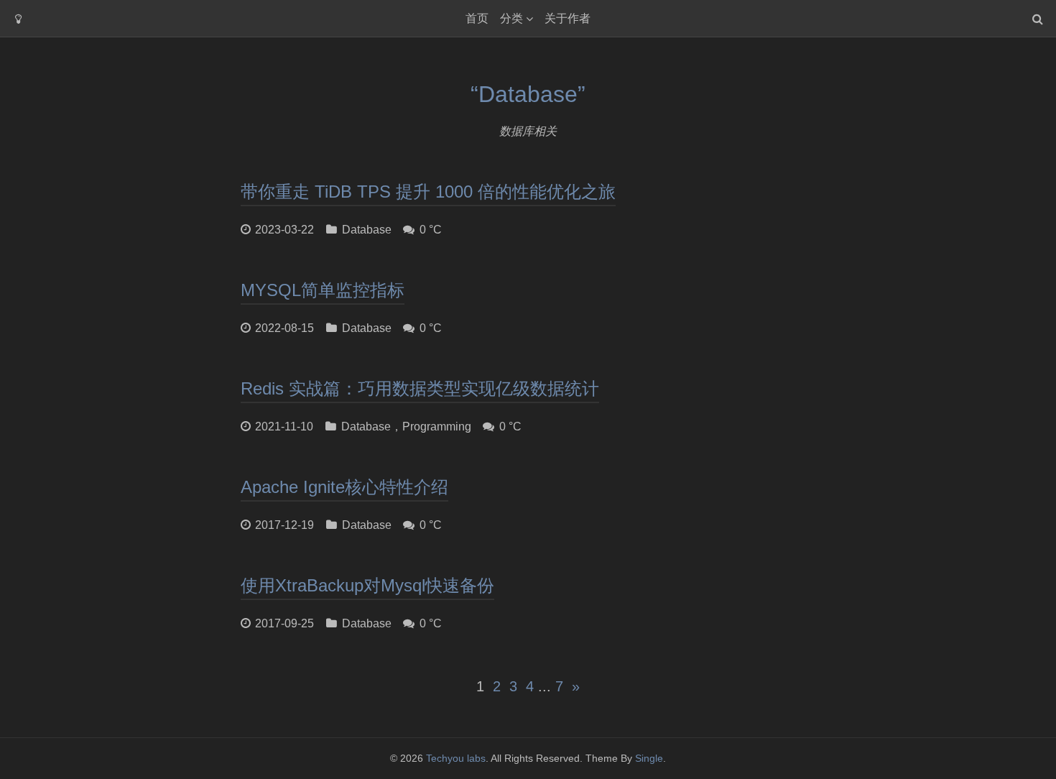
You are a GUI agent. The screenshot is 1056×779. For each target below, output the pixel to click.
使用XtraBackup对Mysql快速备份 (367, 585)
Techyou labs (456, 758)
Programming (436, 426)
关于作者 (567, 18)
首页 (477, 18)
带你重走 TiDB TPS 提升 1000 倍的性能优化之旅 (428, 191)
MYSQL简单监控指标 (322, 290)
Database (367, 229)
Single (649, 758)
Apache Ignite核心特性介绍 (344, 487)
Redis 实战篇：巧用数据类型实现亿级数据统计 (420, 388)
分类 (511, 18)
